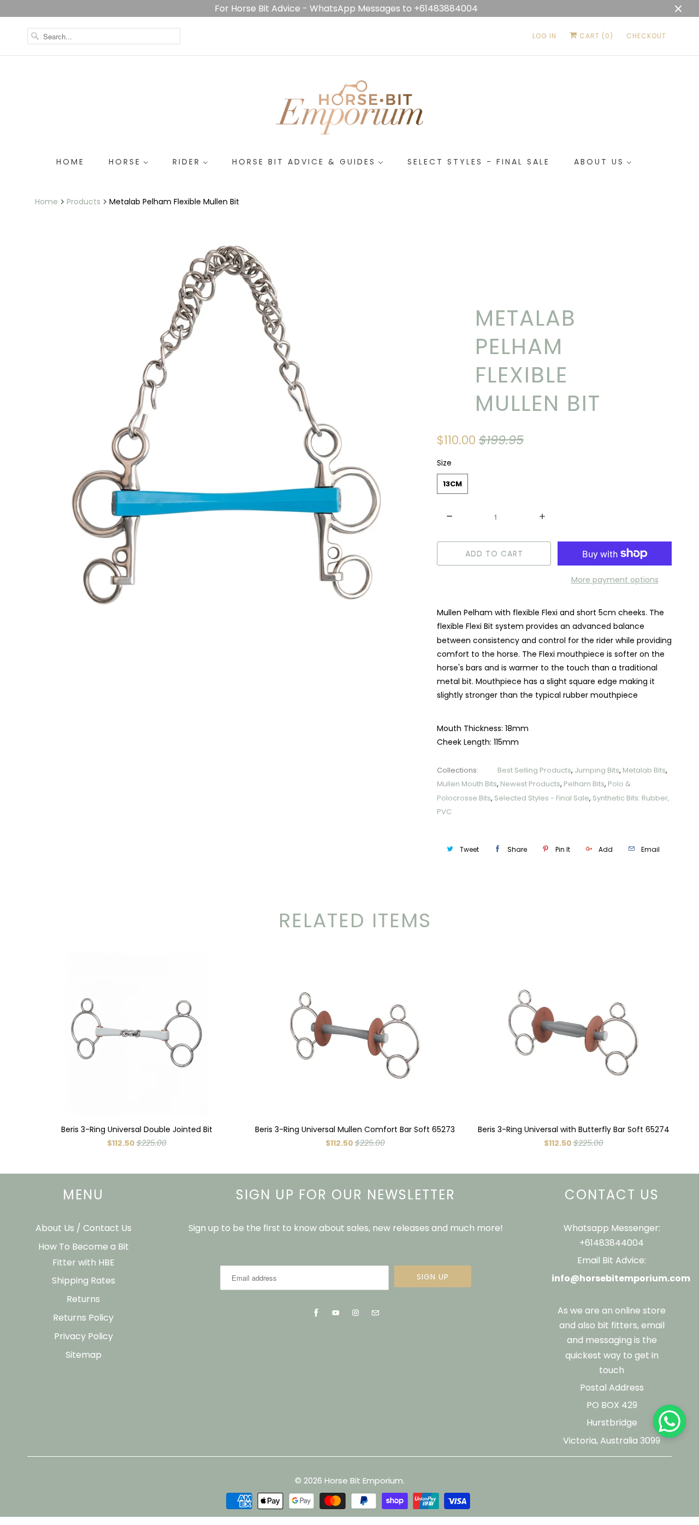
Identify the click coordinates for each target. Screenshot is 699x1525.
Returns (83, 1299)
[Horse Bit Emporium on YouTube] (336, 1313)
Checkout (646, 35)
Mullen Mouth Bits (467, 784)
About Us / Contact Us (83, 1228)
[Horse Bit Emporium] (349, 109)
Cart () (595, 35)
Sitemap (84, 1355)
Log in (544, 35)
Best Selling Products (534, 770)
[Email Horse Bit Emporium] (375, 1313)
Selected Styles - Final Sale (541, 798)
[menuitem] (70, 162)
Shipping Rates (83, 1280)
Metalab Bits (644, 770)
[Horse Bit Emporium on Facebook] (316, 1313)
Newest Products (530, 784)
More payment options (615, 579)
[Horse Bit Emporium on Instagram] (355, 1313)
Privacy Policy (83, 1336)
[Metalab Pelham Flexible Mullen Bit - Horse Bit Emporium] (226, 426)
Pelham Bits (584, 784)
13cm (452, 484)
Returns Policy (83, 1317)
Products (83, 201)
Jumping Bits (596, 770)
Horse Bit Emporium (363, 1480)
